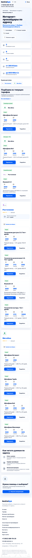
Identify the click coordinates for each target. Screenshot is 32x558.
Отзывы (4, 509)
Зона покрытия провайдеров (10, 522)
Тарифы (4, 511)
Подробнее (23, 129)
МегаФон (19, 83)
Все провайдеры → (6, 98)
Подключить (9, 129)
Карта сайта (5, 534)
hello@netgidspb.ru (7, 541)
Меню (28, 2)
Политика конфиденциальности (11, 527)
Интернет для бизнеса (8, 514)
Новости (4, 519)
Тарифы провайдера (10, 224)
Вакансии (4, 532)
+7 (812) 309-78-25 (9, 538)
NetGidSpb (5, 10)
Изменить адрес (10, 37)
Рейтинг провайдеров (8, 516)
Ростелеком (8, 83)
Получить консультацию (17, 491)
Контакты (5, 529)
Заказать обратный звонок (7, 6)
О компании (5, 525)
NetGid (5, 2)
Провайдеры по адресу (16, 10)
